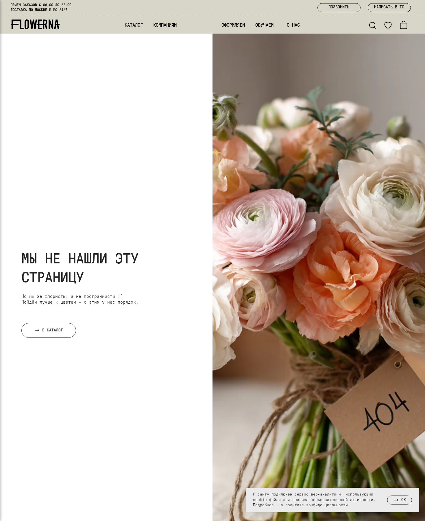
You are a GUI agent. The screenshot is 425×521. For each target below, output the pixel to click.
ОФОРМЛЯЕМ (233, 25)
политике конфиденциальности (316, 505)
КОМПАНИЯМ (165, 25)
